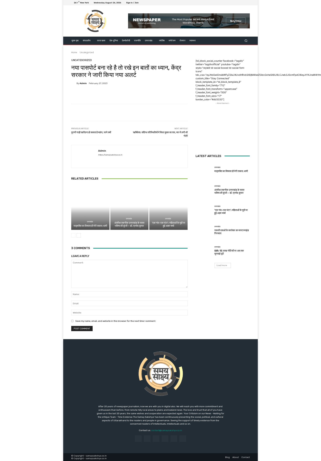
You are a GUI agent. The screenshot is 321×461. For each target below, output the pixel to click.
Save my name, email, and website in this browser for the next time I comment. (115, 321)
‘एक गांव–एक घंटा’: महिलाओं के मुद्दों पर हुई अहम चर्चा (168, 224)
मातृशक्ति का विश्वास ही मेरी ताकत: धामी (90, 225)
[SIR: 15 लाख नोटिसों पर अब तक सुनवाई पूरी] (204, 250)
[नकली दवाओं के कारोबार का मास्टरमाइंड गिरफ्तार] (204, 230)
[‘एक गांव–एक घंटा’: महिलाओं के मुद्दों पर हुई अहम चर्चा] (168, 207)
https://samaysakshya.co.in (110, 155)
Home (74, 52)
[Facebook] (232, 3)
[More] (155, 94)
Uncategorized (87, 52)
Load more (222, 265)
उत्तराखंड (90, 222)
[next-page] (79, 235)
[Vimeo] (244, 3)
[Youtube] (248, 3)
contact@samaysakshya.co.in (166, 430)
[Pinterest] (165, 438)
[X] (240, 3)
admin (83, 83)
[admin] (74, 83)
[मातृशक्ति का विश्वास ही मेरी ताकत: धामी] (90, 207)
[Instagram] (236, 3)
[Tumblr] (174, 438)
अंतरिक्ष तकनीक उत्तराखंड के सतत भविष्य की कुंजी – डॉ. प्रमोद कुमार (129, 224)
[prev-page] (73, 235)
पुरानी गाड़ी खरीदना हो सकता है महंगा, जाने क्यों (91, 132)
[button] (246, 40)
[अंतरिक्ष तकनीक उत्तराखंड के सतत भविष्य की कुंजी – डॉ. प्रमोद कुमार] (129, 207)
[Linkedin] (156, 438)
